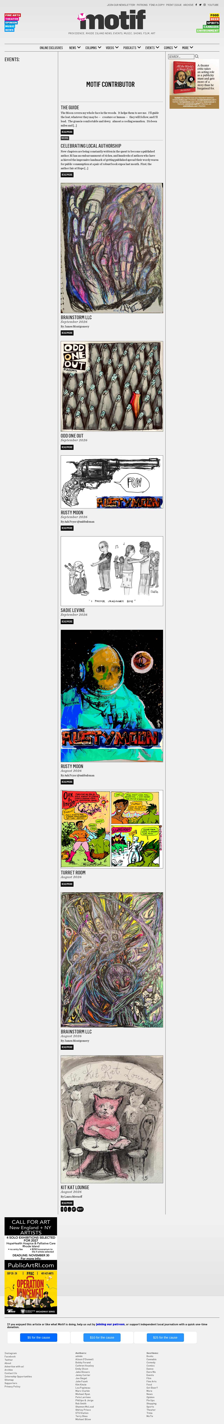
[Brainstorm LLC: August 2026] (112, 1026)
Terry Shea (81, 1416)
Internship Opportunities (18, 1377)
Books (149, 1356)
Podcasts (129, 48)
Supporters (11, 1383)
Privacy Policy (12, 1387)
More (185, 48)
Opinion (11, 22)
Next (80, 1209)
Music (9, 26)
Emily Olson (81, 1369)
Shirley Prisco (83, 1410)
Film (148, 1378)
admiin (78, 1356)
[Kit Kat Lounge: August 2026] (112, 1182)
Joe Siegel (81, 1378)
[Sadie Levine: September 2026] (112, 605)
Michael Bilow (83, 1419)
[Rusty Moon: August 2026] (112, 761)
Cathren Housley (84, 1366)
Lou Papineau (82, 1388)
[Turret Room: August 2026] (112, 867)
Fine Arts (12, 15)
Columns (91, 48)
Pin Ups (150, 1400)
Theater (11, 19)
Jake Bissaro (82, 1372)
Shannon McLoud (84, 1407)
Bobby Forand (83, 1363)
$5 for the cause (38, 1337)
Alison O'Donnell (84, 1359)
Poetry (66, 100)
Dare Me (151, 1372)
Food (215, 15)
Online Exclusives (51, 48)
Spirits (213, 23)
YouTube (213, 5)
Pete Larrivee (83, 1397)
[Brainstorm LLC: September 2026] (112, 312)
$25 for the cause (165, 1337)
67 (74, 1209)
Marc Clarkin (82, 1391)
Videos (110, 48)
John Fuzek (81, 1382)
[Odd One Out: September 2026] (112, 430)
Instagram (205, 5)
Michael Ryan (82, 1394)
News (9, 30)
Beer (215, 19)
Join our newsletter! (121, 5)
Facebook (196, 5)
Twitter (200, 5)
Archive (188, 5)
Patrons (142, 5)
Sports (150, 1407)
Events (150, 48)
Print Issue (174, 5)
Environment (208, 30)
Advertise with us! (14, 1367)
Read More (67, 132)
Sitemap (9, 1380)
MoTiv (149, 1416)
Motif (112, 21)
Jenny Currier (82, 1375)
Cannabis (211, 27)
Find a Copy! (157, 5)
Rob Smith (80, 1404)
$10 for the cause (102, 1337)
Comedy (150, 1363)
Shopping (151, 1404)
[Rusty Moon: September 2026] (112, 507)
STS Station (81, 1413)
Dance (149, 1369)
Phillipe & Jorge (84, 1400)
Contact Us (11, 1373)
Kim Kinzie (80, 1385)
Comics (168, 48)
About (8, 1363)
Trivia (149, 1413)
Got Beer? (152, 1388)
